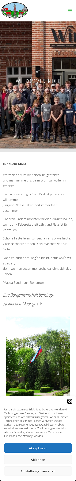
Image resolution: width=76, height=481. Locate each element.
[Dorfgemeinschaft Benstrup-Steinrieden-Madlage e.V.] (14, 10)
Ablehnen (38, 459)
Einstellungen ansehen (38, 471)
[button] (70, 401)
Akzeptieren (38, 448)
